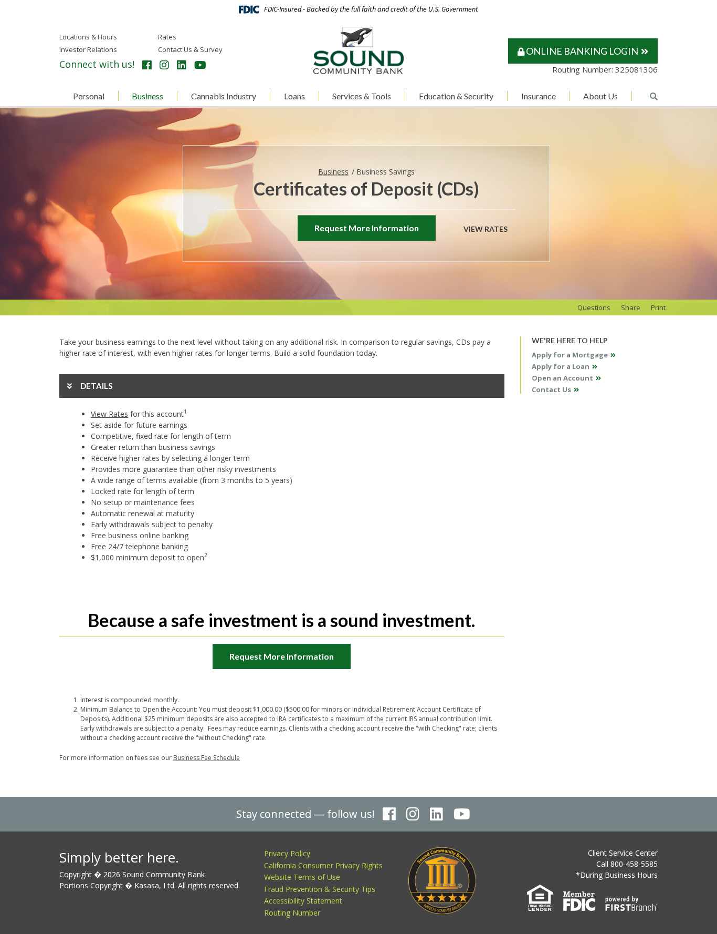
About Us (600, 96)
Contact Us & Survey (190, 49)
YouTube (200, 65)
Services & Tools (361, 96)
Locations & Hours (88, 37)
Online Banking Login (581, 51)
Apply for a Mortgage (570, 355)
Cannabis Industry (223, 96)
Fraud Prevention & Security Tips (319, 889)
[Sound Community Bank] (358, 49)
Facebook (147, 65)
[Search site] (654, 96)
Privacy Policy (287, 853)
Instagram (164, 65)
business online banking (148, 535)
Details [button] (96, 386)
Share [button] (630, 307)
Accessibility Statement (303, 901)
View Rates (485, 228)
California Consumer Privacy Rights (323, 865)
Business (147, 96)
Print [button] (658, 307)
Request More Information (366, 228)
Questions (593, 307)
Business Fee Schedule (206, 757)
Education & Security (456, 96)
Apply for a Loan (560, 366)
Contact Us (551, 389)
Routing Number (292, 913)
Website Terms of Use (302, 877)
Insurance (538, 96)
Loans (294, 96)
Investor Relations (88, 49)
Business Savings (385, 171)
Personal (88, 96)
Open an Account (562, 378)
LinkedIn (181, 65)
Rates (167, 37)
